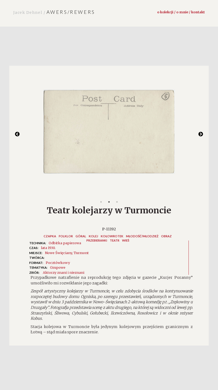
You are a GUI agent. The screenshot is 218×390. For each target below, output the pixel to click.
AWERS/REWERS (54, 12)
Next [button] (200, 134)
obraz (166, 236)
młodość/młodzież (142, 236)
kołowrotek (112, 236)
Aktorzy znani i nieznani (63, 272)
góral (81, 236)
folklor (66, 236)
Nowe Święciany (58, 253)
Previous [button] (17, 134)
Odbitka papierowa (65, 243)
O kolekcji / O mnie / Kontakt (181, 12)
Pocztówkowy (58, 262)
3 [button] (117, 202)
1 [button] (101, 202)
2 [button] (109, 202)
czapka (50, 236)
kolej (93, 236)
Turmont (81, 253)
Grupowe (57, 267)
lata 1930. (48, 248)
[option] (109, 134)
